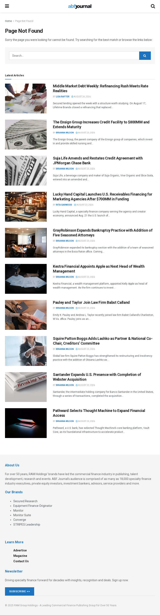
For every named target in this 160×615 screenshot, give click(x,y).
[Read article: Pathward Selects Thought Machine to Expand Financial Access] (26, 423)
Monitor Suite (22, 515)
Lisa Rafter (62, 96)
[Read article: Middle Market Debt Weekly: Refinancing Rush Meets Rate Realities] (26, 98)
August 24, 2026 (82, 96)
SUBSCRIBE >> (19, 591)
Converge (19, 519)
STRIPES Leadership (26, 524)
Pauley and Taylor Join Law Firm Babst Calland (91, 302)
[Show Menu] (7, 6)
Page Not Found (24, 21)
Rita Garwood (64, 205)
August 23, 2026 (86, 133)
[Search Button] (153, 6)
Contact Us (21, 561)
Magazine (20, 555)
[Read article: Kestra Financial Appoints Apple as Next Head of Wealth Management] (26, 279)
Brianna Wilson (65, 133)
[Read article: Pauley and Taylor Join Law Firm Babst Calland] (26, 315)
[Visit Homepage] (80, 6)
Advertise (20, 550)
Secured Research (25, 501)
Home (8, 21)
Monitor (18, 510)
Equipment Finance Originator (32, 505)
